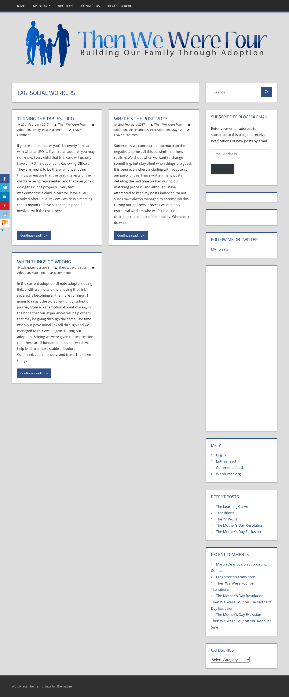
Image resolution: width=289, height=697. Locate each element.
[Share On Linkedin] (5, 196)
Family (36, 130)
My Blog (40, 5)
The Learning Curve (232, 506)
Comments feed (229, 467)
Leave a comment (126, 135)
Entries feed (226, 461)
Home (20, 5)
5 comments (63, 273)
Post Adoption (160, 130)
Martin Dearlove (229, 564)
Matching (38, 273)
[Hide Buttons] (2, 230)
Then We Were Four (72, 124)
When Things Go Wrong (44, 261)
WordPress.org (228, 473)
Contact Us (90, 5)
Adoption (23, 130)
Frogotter (224, 576)
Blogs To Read (120, 5)
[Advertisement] (241, 350)
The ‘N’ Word (226, 519)
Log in (221, 455)
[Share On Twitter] (5, 187)
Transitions (225, 512)
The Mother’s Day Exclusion (238, 531)
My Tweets (220, 249)
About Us (65, 5)
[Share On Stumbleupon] (5, 223)
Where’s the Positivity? (140, 118)
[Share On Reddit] (5, 214)
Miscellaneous (138, 130)
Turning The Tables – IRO (45, 118)
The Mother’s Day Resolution (239, 525)
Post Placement (53, 130)
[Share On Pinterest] (5, 205)
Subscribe (223, 169)
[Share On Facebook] (5, 178)
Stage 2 (176, 130)
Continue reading (32, 235)
